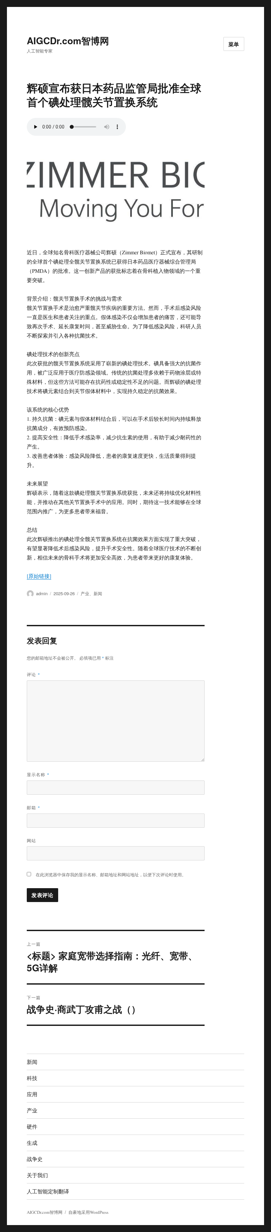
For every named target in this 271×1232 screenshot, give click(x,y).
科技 (32, 1078)
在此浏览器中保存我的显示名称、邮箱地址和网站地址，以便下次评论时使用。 (111, 875)
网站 (31, 840)
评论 (33, 674)
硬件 (32, 1126)
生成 (32, 1142)
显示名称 (38, 774)
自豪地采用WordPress (88, 1212)
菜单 (234, 44)
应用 (32, 1094)
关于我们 (37, 1175)
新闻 (98, 593)
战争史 (35, 1159)
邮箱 (33, 807)
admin (42, 593)
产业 (85, 593)
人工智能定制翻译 (48, 1191)
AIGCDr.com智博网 (68, 40)
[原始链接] (39, 575)
